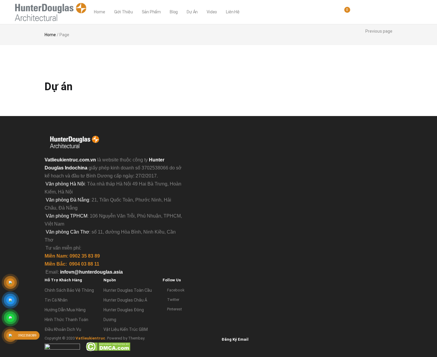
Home (99, 11)
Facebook (176, 290)
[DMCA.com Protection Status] (108, 346)
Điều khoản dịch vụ (63, 329)
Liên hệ (233, 11)
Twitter (173, 299)
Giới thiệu (123, 11)
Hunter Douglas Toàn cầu (127, 290)
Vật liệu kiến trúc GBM (125, 329)
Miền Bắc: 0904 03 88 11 (72, 263)
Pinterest (174, 309)
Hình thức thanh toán (66, 319)
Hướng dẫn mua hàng (65, 309)
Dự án (192, 11)
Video (212, 11)
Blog (174, 11)
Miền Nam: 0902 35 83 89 (72, 255)
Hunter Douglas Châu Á (125, 300)
